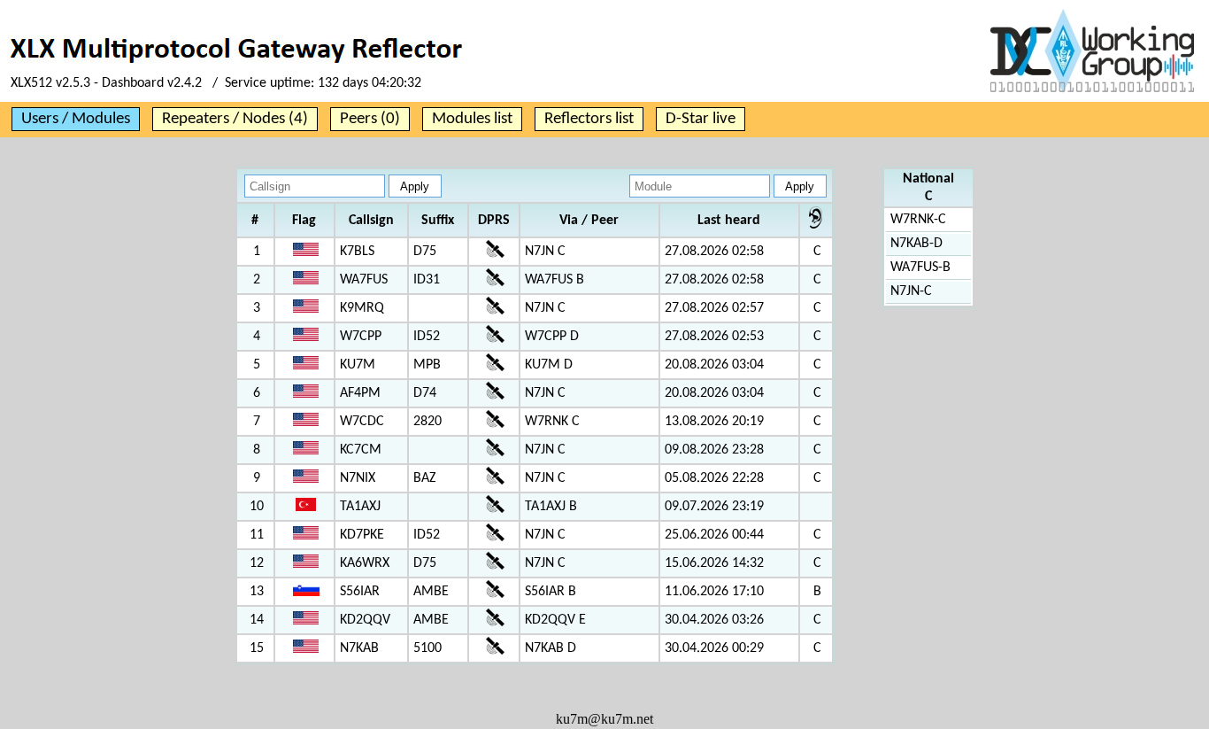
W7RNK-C (918, 220)
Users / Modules (75, 119)
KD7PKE (362, 535)
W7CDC (362, 422)
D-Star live (700, 119)
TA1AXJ (360, 507)
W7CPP (360, 337)
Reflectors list (589, 119)
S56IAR (360, 592)
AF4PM (360, 393)
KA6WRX (364, 563)
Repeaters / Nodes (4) (235, 119)
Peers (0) (370, 119)
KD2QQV (365, 620)
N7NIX (357, 478)
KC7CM (360, 450)
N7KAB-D (916, 244)
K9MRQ (362, 308)
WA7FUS (364, 280)
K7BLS (357, 251)
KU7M (357, 365)
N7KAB (359, 648)
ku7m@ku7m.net (604, 718)
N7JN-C (911, 291)
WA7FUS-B (920, 267)
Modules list (472, 119)
